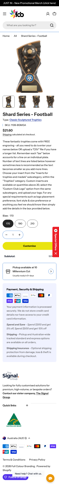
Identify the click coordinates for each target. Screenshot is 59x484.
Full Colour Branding (23, 466)
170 (8, 223)
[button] (55, 242)
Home (6, 35)
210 (32, 223)
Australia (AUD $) (17, 438)
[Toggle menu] (5, 14)
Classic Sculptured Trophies (25, 119)
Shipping (7, 134)
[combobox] (29, 25)
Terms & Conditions (14, 459)
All (15, 35)
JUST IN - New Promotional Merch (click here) (29, 3)
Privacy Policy (37, 459)
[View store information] (51, 271)
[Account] (48, 14)
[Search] (52, 25)
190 (20, 223)
